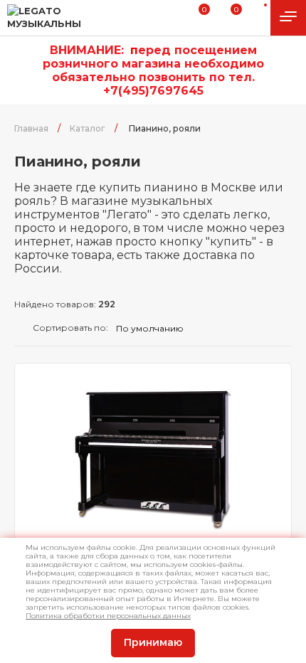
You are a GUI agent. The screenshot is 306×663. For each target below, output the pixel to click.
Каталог (87, 128)
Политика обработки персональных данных (108, 615)
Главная (31, 128)
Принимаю (153, 642)
